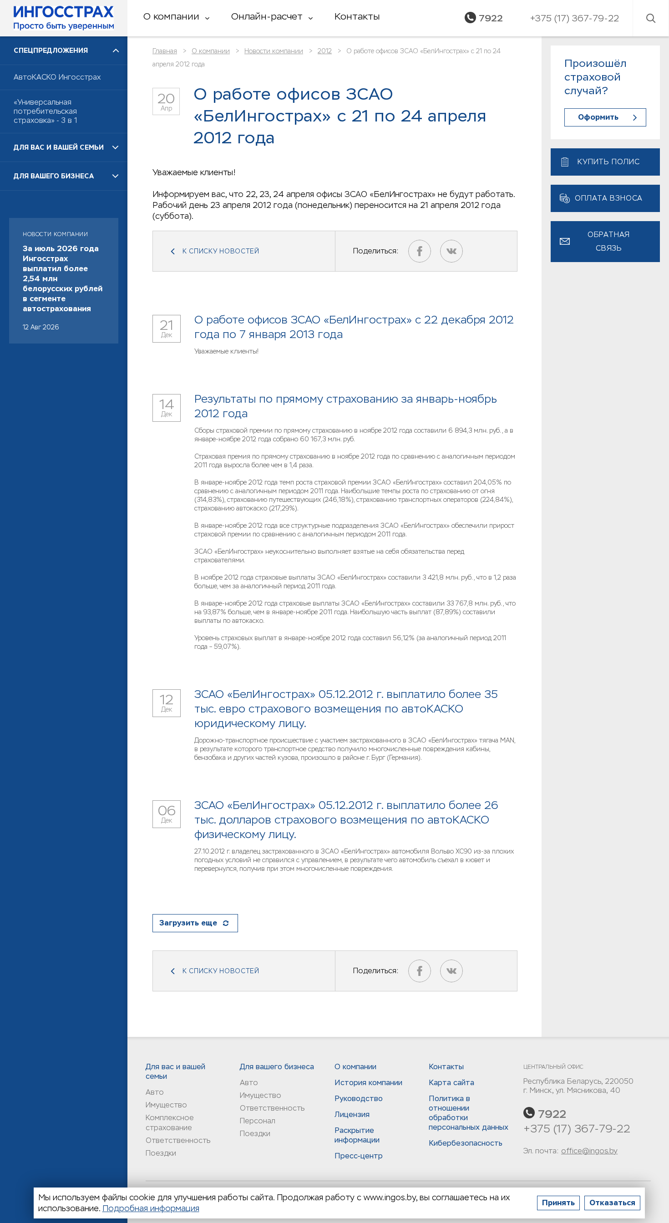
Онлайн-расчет (267, 16)
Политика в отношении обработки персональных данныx (468, 1113)
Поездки (161, 1153)
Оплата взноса (609, 198)
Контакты (357, 16)
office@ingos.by (589, 1151)
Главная (164, 51)
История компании (368, 1082)
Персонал (257, 1121)
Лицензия (352, 1114)
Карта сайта (451, 1082)
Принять (558, 1203)
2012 (325, 51)
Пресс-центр (358, 1156)
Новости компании (273, 51)
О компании (171, 16)
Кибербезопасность (465, 1143)
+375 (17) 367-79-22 (576, 1129)
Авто (155, 1092)
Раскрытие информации (357, 1135)
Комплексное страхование (170, 1122)
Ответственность (178, 1140)
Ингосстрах (63, 18)
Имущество (166, 1105)
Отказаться (612, 1203)
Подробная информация (150, 1208)
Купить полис (609, 162)
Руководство (358, 1098)
